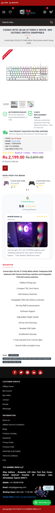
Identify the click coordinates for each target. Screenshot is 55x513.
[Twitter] (21, 372)
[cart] (51, 12)
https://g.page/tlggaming (25, 497)
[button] (26, 189)
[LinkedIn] (33, 372)
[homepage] (27, 37)
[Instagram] (27, 372)
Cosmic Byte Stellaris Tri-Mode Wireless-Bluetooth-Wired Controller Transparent (19, 181)
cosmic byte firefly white (12, 362)
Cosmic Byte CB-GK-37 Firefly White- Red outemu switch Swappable (27, 359)
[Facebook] (14, 372)
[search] (51, 22)
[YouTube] (40, 372)
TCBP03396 (13, 355)
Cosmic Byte (15, 141)
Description (8, 265)
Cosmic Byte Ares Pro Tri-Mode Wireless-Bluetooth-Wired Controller (44, 181)
